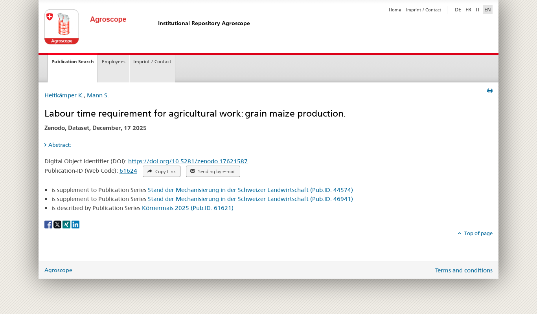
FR (468, 9)
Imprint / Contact (423, 10)
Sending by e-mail (216, 171)
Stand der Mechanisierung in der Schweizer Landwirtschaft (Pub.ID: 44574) (250, 190)
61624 (128, 170)
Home (395, 10)
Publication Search (72, 61)
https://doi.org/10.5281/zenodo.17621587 (188, 161)
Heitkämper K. (64, 95)
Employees (113, 61)
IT (478, 9)
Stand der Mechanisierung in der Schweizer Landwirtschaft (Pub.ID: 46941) (250, 199)
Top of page (478, 233)
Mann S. (98, 95)
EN (487, 9)
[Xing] (67, 224)
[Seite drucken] (490, 90)
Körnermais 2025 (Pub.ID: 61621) (188, 208)
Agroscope (58, 270)
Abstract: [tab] (59, 145)
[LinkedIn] (75, 224)
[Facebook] (48, 224)
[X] (58, 224)
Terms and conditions (464, 270)
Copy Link (165, 171)
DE (459, 9)
